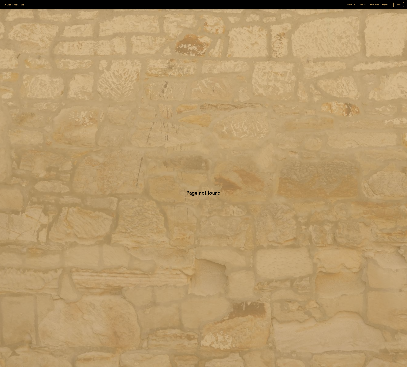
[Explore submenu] (389, 4)
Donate (398, 4)
